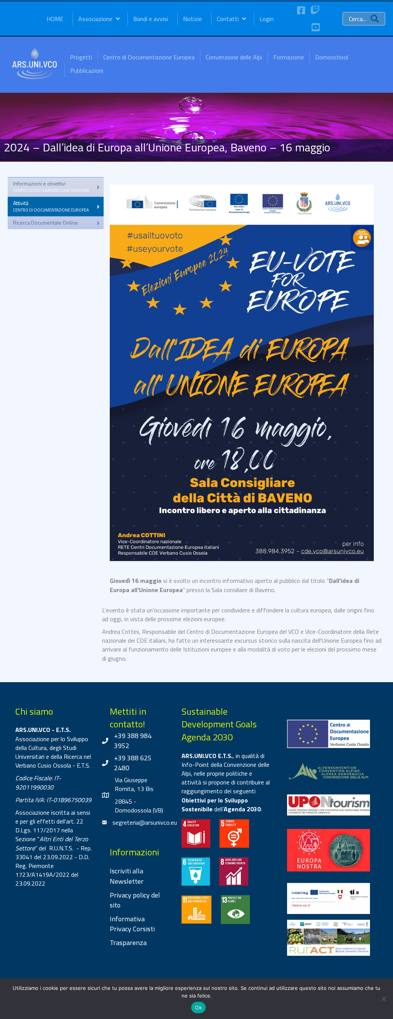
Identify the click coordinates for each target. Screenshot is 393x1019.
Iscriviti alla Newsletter (127, 876)
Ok (198, 1007)
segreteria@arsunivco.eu (144, 822)
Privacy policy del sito (135, 900)
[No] (383, 999)
